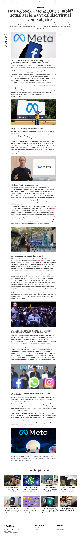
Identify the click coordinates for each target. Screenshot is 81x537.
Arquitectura (24, 1)
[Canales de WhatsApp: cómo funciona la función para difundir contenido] (49, 501)
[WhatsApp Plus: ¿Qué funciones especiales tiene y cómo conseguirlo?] (12, 501)
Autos (29, 1)
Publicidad (37, 531)
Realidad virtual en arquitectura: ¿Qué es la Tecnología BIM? (50, 489)
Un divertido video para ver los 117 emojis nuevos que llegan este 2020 (31, 510)
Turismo (59, 1)
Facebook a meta (14, 456)
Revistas (58, 527)
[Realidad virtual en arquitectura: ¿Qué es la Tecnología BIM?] (49, 480)
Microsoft (13, 72)
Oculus (29, 401)
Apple (42, 71)
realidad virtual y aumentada (40, 458)
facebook (27, 456)
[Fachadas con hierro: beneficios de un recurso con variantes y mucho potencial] (68, 480)
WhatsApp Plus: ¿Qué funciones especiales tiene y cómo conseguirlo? (13, 510)
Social (48, 1)
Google (30, 72)
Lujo (42, 1)
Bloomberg (40, 413)
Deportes (33, 1)
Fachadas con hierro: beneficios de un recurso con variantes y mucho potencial (68, 490)
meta (31, 456)
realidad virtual (31, 458)
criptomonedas (41, 210)
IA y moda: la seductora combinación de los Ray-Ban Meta (12, 489)
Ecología (38, 1)
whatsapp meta (52, 456)
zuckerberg (21, 460)
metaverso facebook (37, 456)
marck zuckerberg (14, 460)
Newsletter (37, 527)
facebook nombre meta (51, 458)
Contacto (37, 529)
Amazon (19, 72)
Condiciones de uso (7, 532)
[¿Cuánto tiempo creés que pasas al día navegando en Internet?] (68, 501)
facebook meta (21, 456)
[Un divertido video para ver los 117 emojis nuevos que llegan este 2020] (31, 501)
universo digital (24, 458)
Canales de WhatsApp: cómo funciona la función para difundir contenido (50, 510)
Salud (45, 1)
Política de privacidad (14, 532)
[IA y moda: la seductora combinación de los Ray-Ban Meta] (12, 480)
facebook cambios (28, 460)
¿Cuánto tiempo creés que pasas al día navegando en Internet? (68, 510)
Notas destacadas (60, 529)
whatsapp (18, 458)
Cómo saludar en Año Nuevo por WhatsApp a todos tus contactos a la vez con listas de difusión (31, 490)
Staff (58, 531)
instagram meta (45, 456)
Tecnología (53, 1)
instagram (13, 458)
